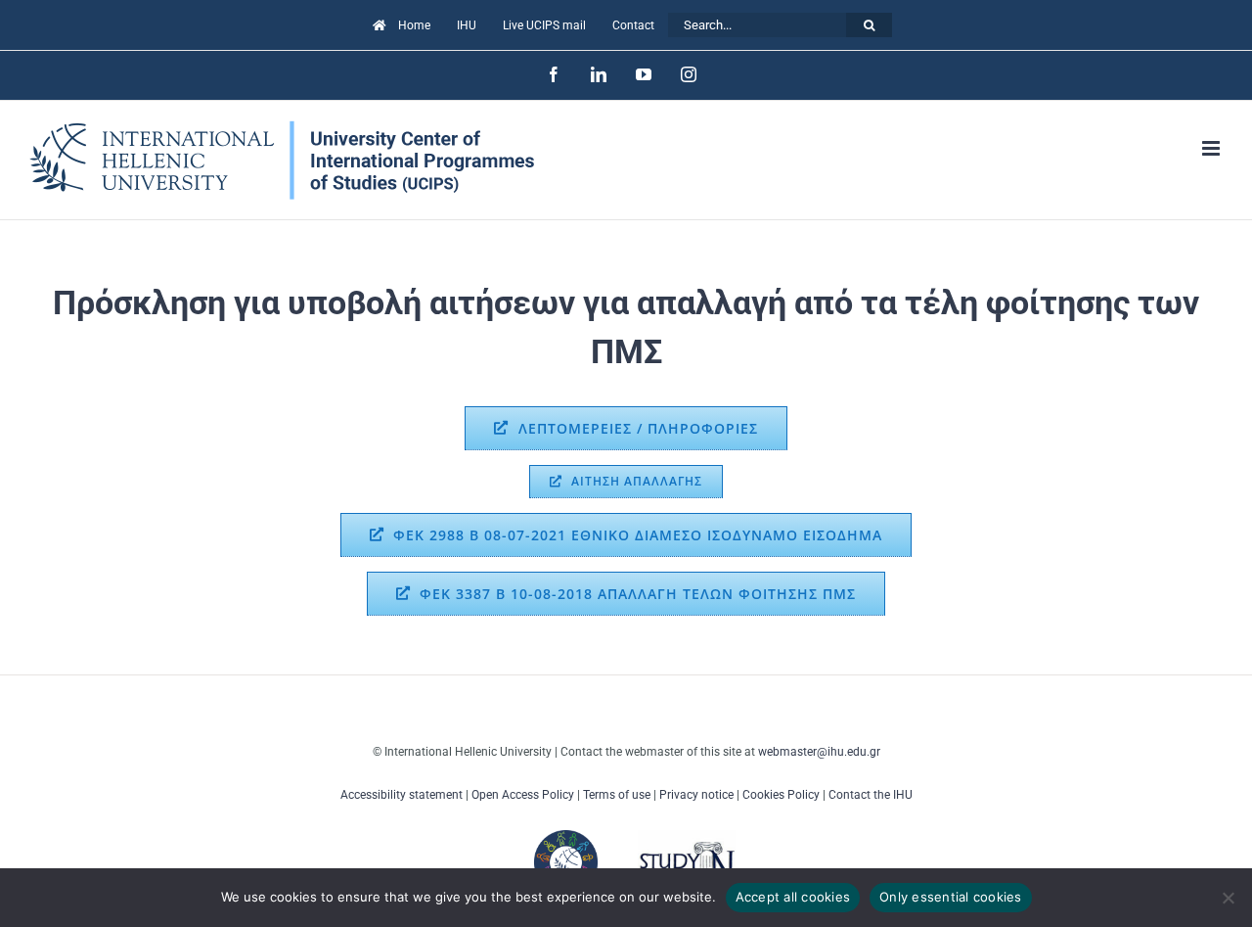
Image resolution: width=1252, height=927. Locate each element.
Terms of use (616, 795)
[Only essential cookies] (1227, 897)
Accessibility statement (401, 795)
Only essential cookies (950, 896)
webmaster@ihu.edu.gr (819, 752)
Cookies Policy (781, 795)
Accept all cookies (793, 896)
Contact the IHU (870, 795)
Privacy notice (696, 795)
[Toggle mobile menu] (1212, 148)
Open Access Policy (522, 795)
